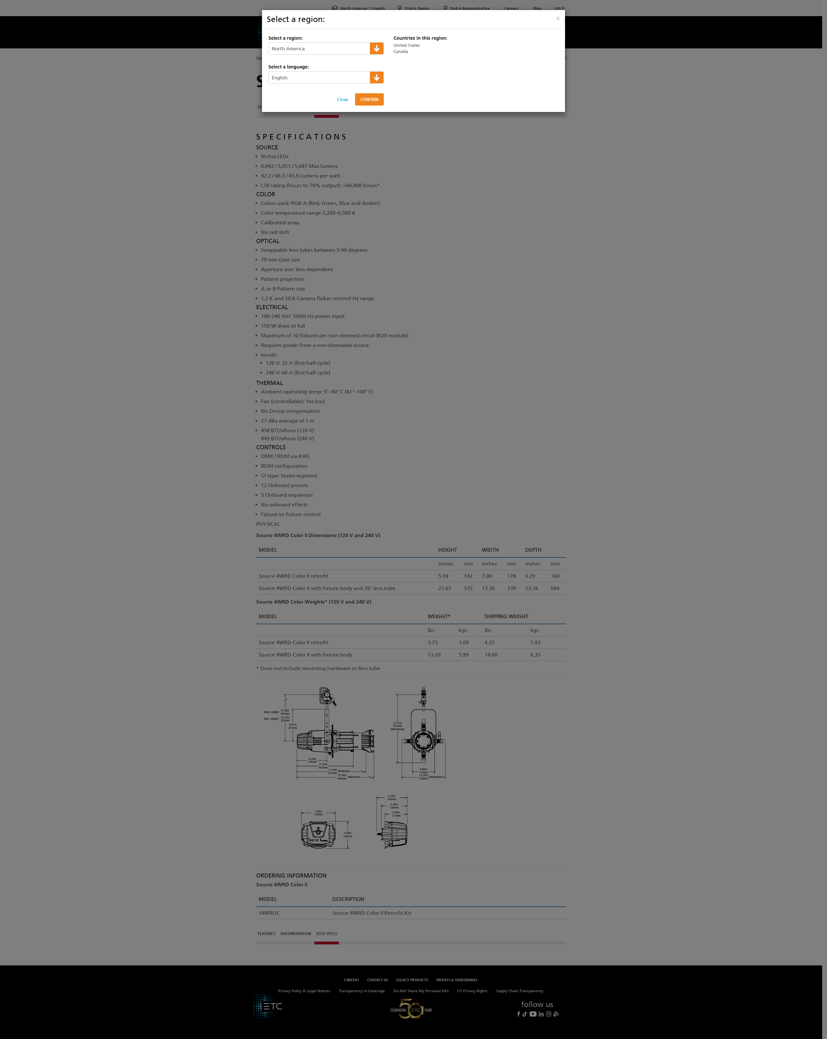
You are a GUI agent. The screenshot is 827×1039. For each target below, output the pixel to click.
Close (342, 99)
